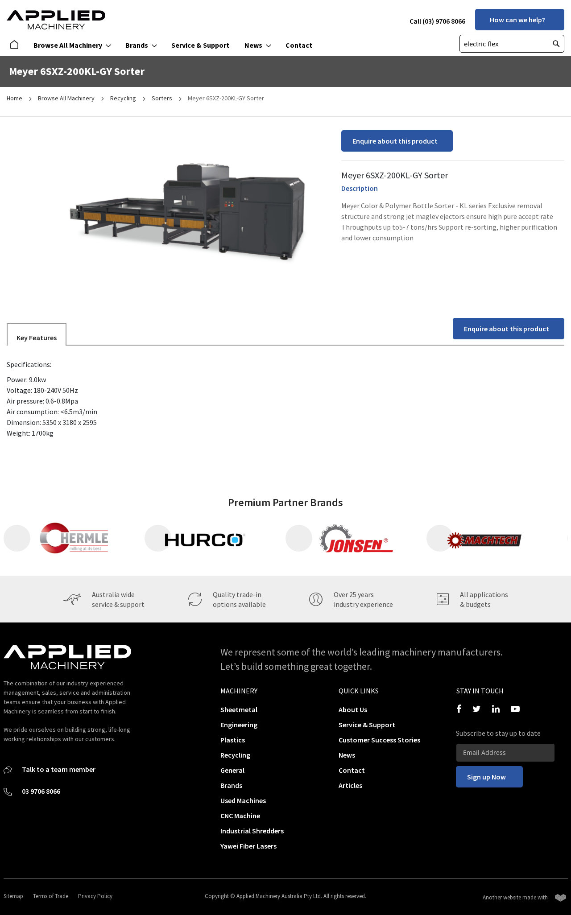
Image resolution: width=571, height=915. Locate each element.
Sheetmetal (238, 709)
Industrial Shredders (252, 830)
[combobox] (511, 44)
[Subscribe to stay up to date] (505, 753)
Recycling (123, 98)
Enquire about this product (395, 140)
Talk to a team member (58, 769)
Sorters (163, 98)
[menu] (164, 45)
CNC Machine (240, 815)
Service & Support (367, 724)
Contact (352, 770)
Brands (231, 785)
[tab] (36, 334)
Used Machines (243, 800)
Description (359, 188)
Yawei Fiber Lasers (248, 845)
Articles (350, 785)
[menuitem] (16, 45)
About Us (353, 709)
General (232, 770)
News (347, 754)
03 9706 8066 (40, 791)
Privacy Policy (95, 896)
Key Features (37, 337)
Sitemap (13, 896)
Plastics (232, 739)
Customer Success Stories (379, 739)
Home (15, 98)
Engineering (238, 724)
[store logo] (56, 19)
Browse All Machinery (67, 98)
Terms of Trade (50, 896)
